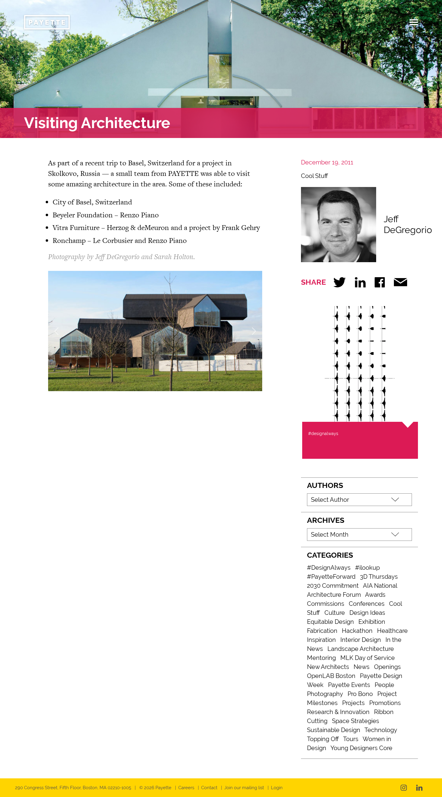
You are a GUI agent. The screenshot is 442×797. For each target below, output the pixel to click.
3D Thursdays (379, 576)
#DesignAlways (329, 567)
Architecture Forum (334, 594)
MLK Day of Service (367, 657)
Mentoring (321, 657)
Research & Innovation (338, 712)
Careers (186, 787)
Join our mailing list (244, 787)
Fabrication (322, 630)
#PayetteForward (331, 576)
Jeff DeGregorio (408, 224)
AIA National (380, 585)
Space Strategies (355, 721)
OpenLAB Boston (331, 675)
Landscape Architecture (360, 648)
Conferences (367, 603)
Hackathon (357, 630)
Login (277, 787)
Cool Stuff (314, 175)
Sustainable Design (333, 730)
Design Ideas (367, 612)
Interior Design (360, 639)
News (362, 666)
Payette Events (349, 684)
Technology (380, 730)
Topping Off (323, 739)
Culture (334, 612)
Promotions (385, 703)
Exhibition (371, 621)
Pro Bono (360, 693)
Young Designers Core (361, 748)
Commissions (325, 603)
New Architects (328, 666)
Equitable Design (330, 621)
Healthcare (392, 630)
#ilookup (367, 567)
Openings (387, 666)
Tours (350, 739)
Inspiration (321, 639)
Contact (209, 787)
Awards (375, 594)
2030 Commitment (333, 585)
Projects (353, 703)
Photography (325, 693)
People (384, 684)
